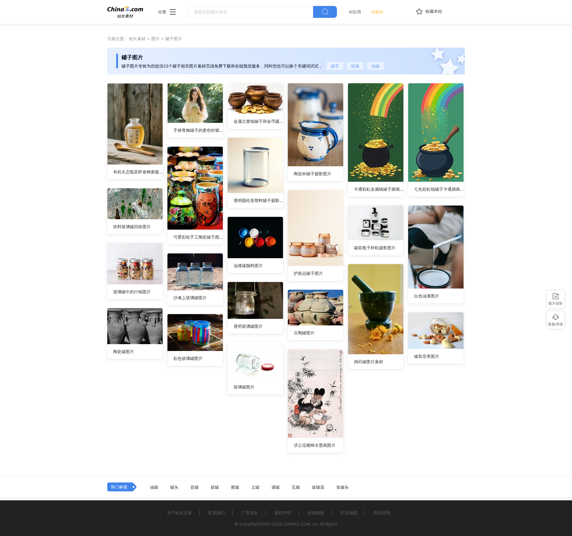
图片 (155, 38)
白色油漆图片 (426, 295)
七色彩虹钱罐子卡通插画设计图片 (439, 189)
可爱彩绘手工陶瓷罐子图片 (198, 236)
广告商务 (249, 512)
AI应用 (355, 11)
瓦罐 (296, 487)
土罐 (255, 487)
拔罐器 (318, 487)
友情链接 (315, 512)
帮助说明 (382, 512)
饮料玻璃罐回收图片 (132, 226)
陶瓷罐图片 (123, 351)
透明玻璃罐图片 (248, 326)
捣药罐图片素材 (368, 361)
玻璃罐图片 (244, 386)
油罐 (375, 65)
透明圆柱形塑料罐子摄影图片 (258, 200)
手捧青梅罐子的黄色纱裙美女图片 (198, 130)
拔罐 (215, 487)
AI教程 (377, 11)
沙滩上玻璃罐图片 (190, 297)
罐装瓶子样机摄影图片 (375, 247)
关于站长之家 (179, 512)
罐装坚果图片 (426, 356)
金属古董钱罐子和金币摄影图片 (258, 121)
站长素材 (137, 38)
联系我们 (216, 512)
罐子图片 (173, 38)
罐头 (174, 487)
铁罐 (355, 65)
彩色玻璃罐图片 (188, 358)
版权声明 (282, 512)
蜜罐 (235, 487)
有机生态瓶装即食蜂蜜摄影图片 (138, 171)
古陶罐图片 (304, 332)
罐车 (335, 65)
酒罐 (275, 487)
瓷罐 (194, 487)
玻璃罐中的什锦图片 (132, 291)
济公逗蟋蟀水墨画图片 (314, 445)
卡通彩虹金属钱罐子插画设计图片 (378, 189)
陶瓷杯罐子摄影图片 (312, 173)
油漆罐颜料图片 (248, 265)
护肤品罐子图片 (308, 273)
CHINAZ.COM (296, 523)
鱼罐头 (342, 487)
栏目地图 (349, 512)
